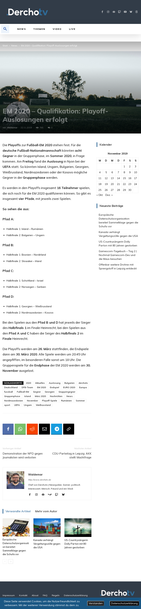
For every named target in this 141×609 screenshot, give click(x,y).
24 (135, 184)
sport (7, 405)
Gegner (37, 391)
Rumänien (66, 400)
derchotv (83, 383)
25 (99, 190)
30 (129, 190)
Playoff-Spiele (49, 400)
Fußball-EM (23, 391)
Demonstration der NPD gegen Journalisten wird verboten (23, 455)
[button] (5, 29)
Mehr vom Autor (46, 511)
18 (99, 184)
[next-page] (10, 561)
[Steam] (51, 495)
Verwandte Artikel (18, 511)
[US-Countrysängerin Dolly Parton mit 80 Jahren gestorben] (77, 527)
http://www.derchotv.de (39, 479)
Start (5, 45)
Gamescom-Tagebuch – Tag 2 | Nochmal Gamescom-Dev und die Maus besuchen (118, 255)
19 (106, 184)
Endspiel (54, 387)
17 (135, 178)
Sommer (80, 400)
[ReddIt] (32, 429)
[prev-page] (5, 561)
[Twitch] (119, 12)
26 (106, 190)
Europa (83, 387)
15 (124, 178)
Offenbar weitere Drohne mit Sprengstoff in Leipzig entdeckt (118, 266)
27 (112, 190)
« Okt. (100, 195)
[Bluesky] (131, 12)
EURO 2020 (69, 387)
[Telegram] (56, 429)
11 (99, 178)
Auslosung (54, 383)
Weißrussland (43, 405)
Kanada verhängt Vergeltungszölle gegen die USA (46, 544)
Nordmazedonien (13, 400)
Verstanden (96, 603)
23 (129, 184)
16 (129, 178)
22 (124, 184)
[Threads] (136, 12)
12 (106, 178)
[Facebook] (102, 12)
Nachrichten (56, 396)
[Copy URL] (68, 429)
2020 (28, 383)
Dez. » (109, 195)
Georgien (50, 391)
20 (112, 184)
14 (118, 178)
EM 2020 (41, 387)
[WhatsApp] (20, 429)
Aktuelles (40, 383)
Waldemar (12, 127)
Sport (16, 103)
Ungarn (28, 405)
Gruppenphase (12, 396)
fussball (8, 391)
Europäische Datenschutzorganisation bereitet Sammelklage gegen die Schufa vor (118, 220)
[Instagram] (108, 12)
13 (112, 178)
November (32, 400)
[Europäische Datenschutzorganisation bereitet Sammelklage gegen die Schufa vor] (16, 527)
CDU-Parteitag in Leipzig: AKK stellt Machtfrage (71, 455)
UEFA (17, 405)
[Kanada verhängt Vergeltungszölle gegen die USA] (46, 527)
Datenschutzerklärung (124, 603)
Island (27, 396)
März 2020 (40, 396)
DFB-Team (27, 387)
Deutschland (11, 387)
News (14, 45)
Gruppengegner (67, 391)
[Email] (44, 429)
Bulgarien (69, 383)
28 (118, 190)
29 (124, 190)
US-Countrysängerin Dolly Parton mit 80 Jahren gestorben (76, 544)
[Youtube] (125, 12)
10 (135, 172)
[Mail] (114, 12)
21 (118, 184)
